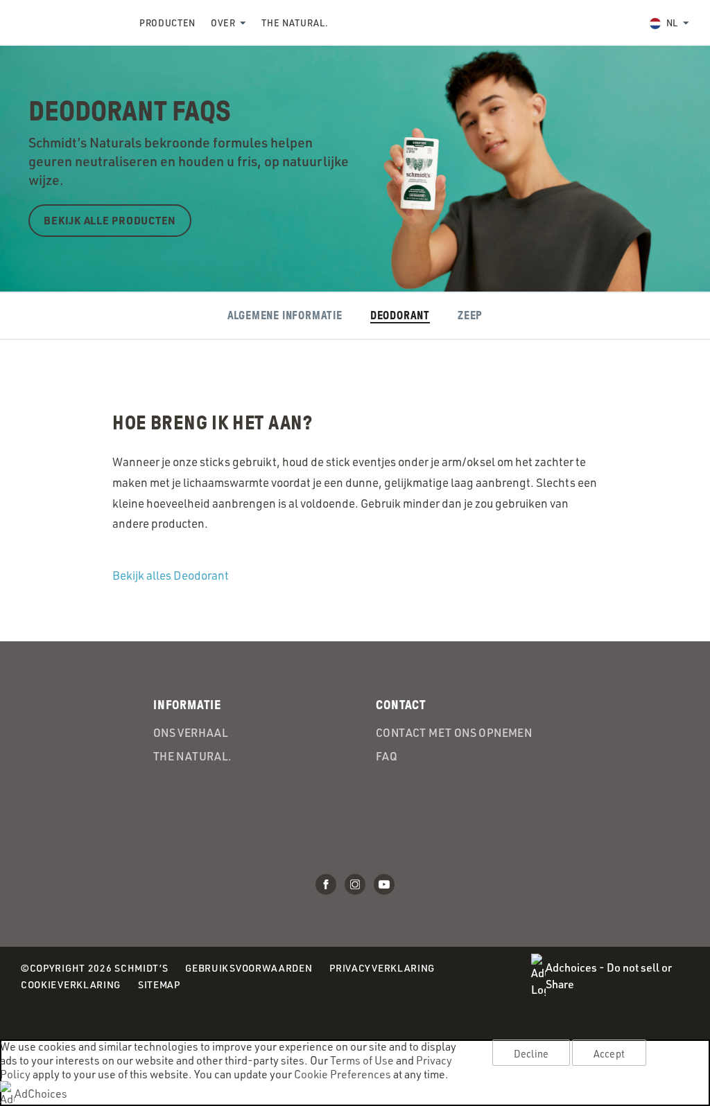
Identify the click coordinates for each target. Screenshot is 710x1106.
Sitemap (159, 984)
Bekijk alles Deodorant (170, 575)
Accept (609, 1053)
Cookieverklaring (71, 986)
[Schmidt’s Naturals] (69, 22)
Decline (531, 1053)
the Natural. (294, 22)
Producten (167, 22)
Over (223, 22)
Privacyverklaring (382, 969)
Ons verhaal (190, 733)
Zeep (470, 316)
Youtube (384, 884)
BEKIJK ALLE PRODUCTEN (110, 220)
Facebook (325, 884)
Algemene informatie (285, 316)
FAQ (386, 756)
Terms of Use (362, 1060)
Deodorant (400, 316)
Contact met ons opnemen (454, 733)
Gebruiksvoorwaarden (248, 969)
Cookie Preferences (342, 1074)
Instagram (355, 884)
